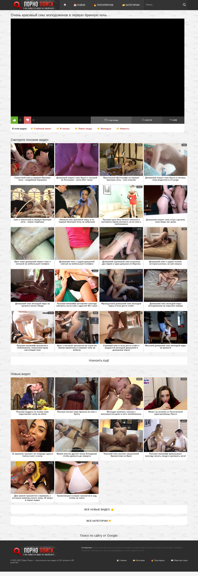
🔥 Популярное (103, 5)
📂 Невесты (123, 128)
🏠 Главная (122, 560)
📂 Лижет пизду (83, 128)
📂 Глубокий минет (41, 128)
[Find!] (184, 5)
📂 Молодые (104, 128)
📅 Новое (79, 5)
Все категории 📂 (99, 520)
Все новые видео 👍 (99, 509)
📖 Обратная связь (179, 560)
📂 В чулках (63, 128)
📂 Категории (131, 5)
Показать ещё (99, 360)
